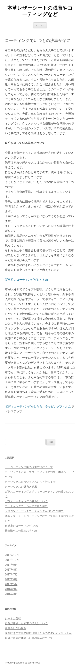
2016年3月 (11, 594)
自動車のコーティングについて (23, 525)
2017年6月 (11, 579)
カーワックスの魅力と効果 (21, 486)
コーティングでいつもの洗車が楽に (26, 506)
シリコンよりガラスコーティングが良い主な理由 (34, 511)
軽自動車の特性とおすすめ (21, 530)
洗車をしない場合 (15, 628)
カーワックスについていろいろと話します (30, 481)
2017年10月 (12, 559)
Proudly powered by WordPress (22, 662)
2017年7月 (11, 574)
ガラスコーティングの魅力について (26, 501)
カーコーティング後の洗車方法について (29, 467)
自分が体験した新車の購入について (26, 623)
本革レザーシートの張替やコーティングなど (40, 11)
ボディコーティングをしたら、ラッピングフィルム (38, 406)
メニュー (40, 25)
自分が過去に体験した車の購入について (29, 637)
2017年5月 (11, 584)
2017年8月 (11, 569)
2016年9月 (11, 589)
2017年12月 (12, 555)
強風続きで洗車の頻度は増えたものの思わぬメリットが (38, 633)
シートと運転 (13, 618)
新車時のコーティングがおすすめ (26, 279)
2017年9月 (11, 564)
